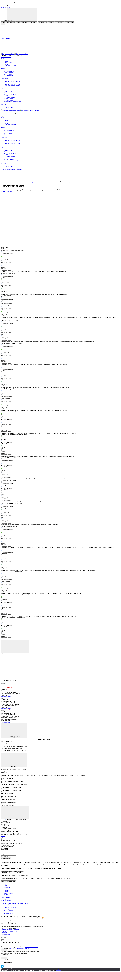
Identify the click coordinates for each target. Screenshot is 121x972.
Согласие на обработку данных (9, 931)
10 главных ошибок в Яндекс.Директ (9, 98)
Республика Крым (69, 22)
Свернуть (13, 766)
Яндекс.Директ (8, 72)
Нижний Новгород (42, 22)
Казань (18, 22)
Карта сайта (4, 932)
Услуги (3, 68)
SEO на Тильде (8, 74)
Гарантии (6, 64)
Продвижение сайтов (10, 907)
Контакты (3, 104)
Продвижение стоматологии (12, 81)
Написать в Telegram (9, 107)
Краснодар (51, 22)
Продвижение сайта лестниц (12, 85)
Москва (3, 22)
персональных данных (31, 859)
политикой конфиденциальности (57, 859)
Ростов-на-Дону (59, 22)
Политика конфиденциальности (10, 929)
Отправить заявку (6, 57)
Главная (3, 58)
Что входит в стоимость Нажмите (14, 737)
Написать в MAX (6, 903)
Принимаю (58, 970)
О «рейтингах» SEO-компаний (8, 92)
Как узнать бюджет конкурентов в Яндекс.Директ (12, 100)
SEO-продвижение (9, 71)
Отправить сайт (5, 7)
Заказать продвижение (7, 191)
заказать (3, 836)
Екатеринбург (33, 22)
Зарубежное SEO (8, 912)
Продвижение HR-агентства (12, 84)
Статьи (6, 888)
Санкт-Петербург (11, 22)
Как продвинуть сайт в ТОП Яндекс (10, 95)
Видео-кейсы (4, 78)
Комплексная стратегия (10, 913)
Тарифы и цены (8, 62)
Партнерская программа (11, 65)
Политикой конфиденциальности (30, 928)
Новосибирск (25, 22)
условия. (60, 969)
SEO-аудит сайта (8, 75)
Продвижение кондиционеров (12, 82)
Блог (2, 88)
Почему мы (7, 61)
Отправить (4, 950)
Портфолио (7, 887)
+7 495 (5, 38)
